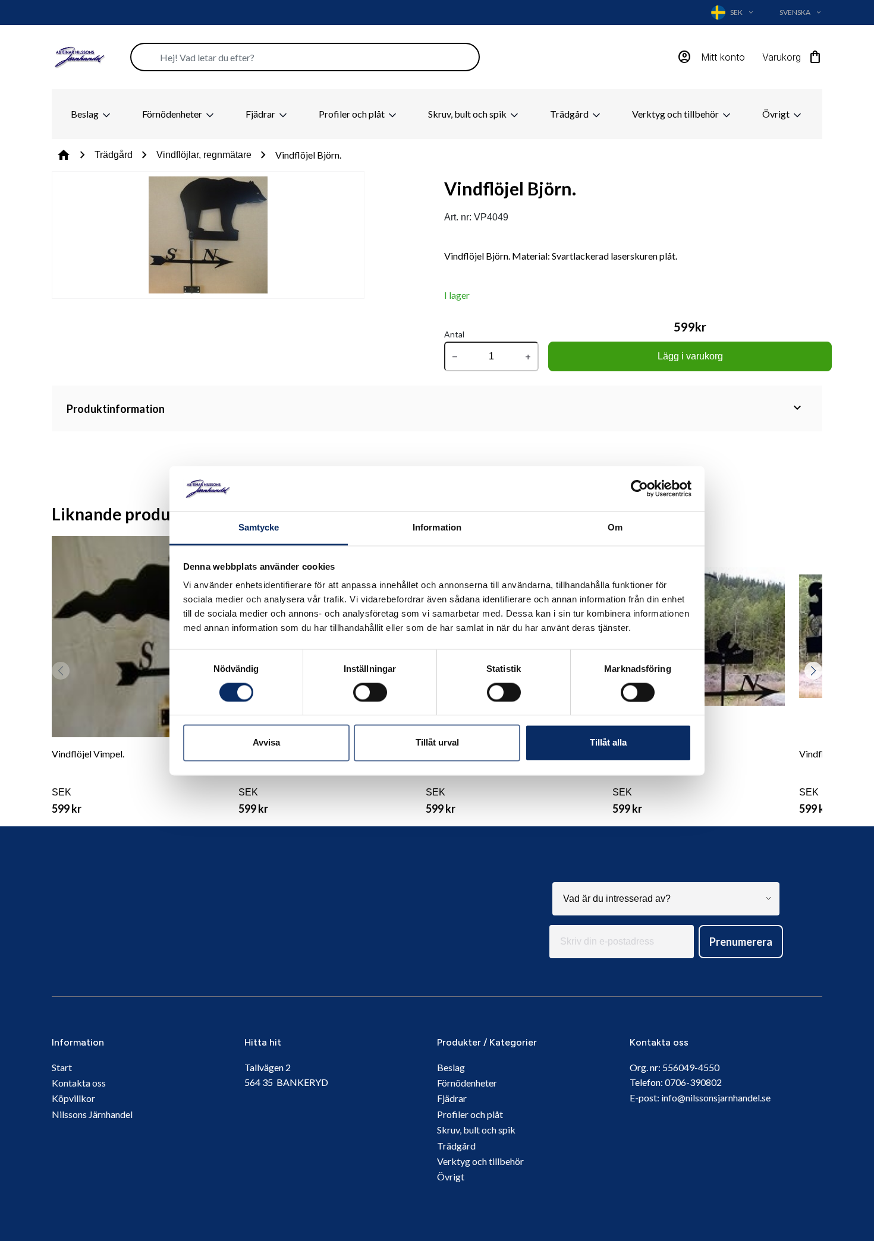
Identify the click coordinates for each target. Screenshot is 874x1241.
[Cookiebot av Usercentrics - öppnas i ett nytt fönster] (639, 488)
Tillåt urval (437, 743)
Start (62, 1067)
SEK (88, 781)
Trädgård (570, 113)
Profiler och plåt (352, 113)
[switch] (370, 692)
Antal (454, 334)
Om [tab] (615, 528)
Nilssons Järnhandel (92, 1114)
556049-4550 (690, 1067)
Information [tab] (437, 528)
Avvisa (266, 743)
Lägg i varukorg (690, 356)
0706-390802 (693, 1082)
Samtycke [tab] (258, 528)
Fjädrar (261, 113)
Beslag (85, 113)
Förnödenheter (173, 113)
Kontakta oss (79, 1082)
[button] (813, 671)
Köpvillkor (73, 1098)
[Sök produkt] (305, 57)
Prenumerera (740, 941)
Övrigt (776, 113)
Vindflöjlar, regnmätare (203, 155)
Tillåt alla (608, 743)
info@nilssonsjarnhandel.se (716, 1097)
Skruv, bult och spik (468, 113)
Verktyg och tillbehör (676, 113)
